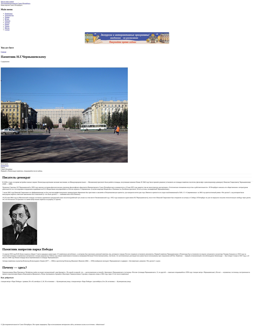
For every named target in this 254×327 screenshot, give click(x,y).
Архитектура (9, 15)
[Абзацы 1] (19, 244)
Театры (7, 22)
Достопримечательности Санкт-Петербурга (15, 3)
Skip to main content (7, 1)
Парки (7, 24)
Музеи (7, 19)
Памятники (9, 13)
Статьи (7, 30)
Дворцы (7, 21)
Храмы (7, 17)
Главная (3, 52)
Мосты (7, 28)
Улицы (7, 26)
